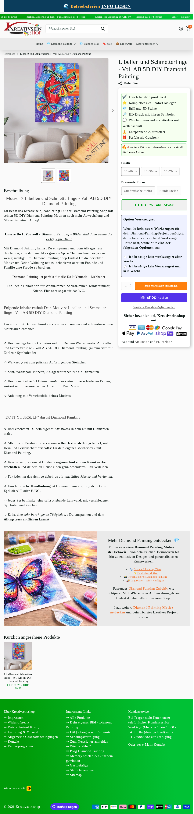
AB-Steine (142, 342)
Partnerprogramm (20, 746)
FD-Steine (163, 342)
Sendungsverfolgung (84, 737)
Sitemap (75, 775)
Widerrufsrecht (18, 722)
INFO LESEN (116, 6)
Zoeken (103, 28)
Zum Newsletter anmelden (88, 741)
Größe (126, 163)
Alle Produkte (79, 717)
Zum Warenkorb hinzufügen (161, 285)
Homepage (9, 53)
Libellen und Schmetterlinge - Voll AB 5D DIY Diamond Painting (18, 678)
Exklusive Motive (147, 573)
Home (39, 43)
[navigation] (48, 176)
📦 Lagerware (124, 43)
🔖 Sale (107, 43)
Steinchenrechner (82, 770)
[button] (131, 283)
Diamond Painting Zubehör (148, 588)
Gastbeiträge (78, 765)
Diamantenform (133, 182)
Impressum (15, 717)
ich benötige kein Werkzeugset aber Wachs (152, 259)
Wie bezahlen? (80, 746)
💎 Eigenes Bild (89, 43)
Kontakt (13, 741)
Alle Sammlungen (61, 44)
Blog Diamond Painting (86, 751)
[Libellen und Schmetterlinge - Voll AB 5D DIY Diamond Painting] (18, 656)
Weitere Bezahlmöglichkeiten (154, 307)
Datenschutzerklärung (23, 727)
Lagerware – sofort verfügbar (147, 580)
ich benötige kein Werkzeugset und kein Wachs (152, 269)
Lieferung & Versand (22, 732)
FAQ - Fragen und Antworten (91, 732)
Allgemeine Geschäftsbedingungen (32, 737)
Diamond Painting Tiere (147, 569)
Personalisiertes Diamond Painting (147, 576)
